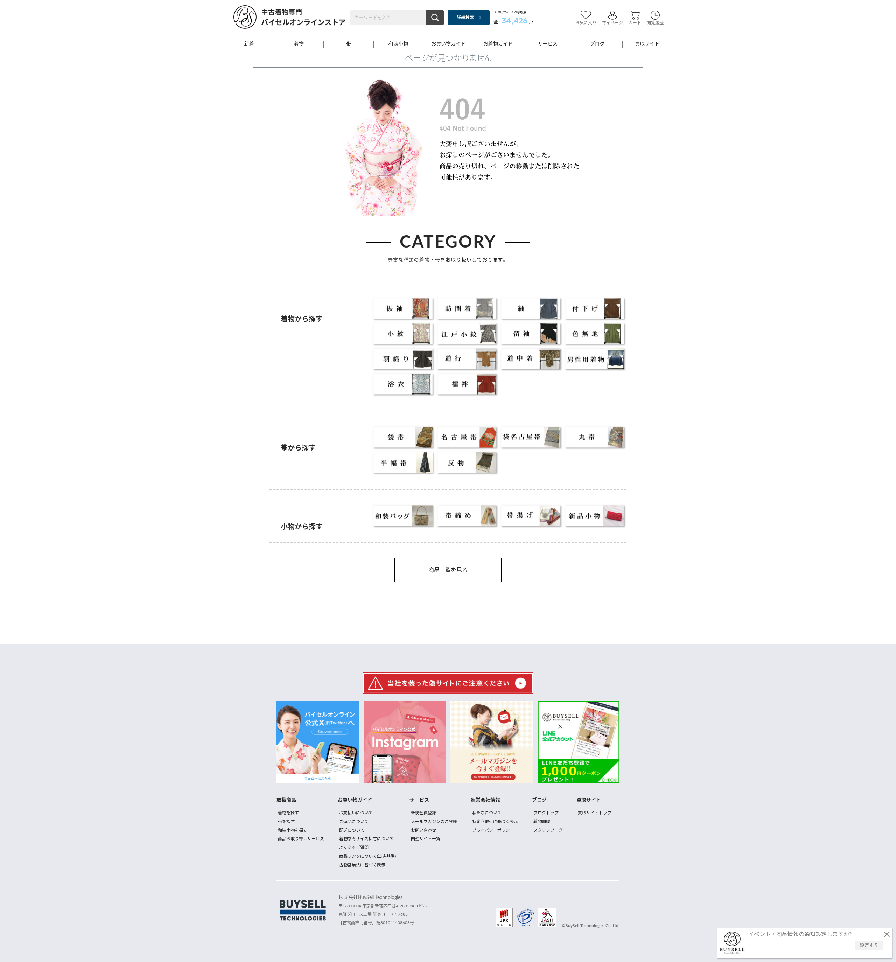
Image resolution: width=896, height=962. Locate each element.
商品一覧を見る (448, 570)
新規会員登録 (423, 813)
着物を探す (288, 813)
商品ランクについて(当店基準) (367, 856)
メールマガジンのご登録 (434, 822)
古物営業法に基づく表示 (362, 865)
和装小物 (398, 44)
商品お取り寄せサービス (301, 839)
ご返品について (354, 822)
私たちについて (487, 813)
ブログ (597, 44)
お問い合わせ (423, 830)
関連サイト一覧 (425, 839)
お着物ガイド (498, 44)
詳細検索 (465, 17)
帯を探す (286, 822)
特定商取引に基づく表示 (495, 822)
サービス (548, 44)
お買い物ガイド (448, 44)
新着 (249, 44)
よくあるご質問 (354, 847)
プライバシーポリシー (493, 830)
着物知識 (541, 822)
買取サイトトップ (594, 813)
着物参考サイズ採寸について (366, 839)
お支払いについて (356, 813)
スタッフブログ (548, 830)
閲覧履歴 (655, 23)
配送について (351, 830)
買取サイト (647, 44)
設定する (869, 945)
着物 (299, 44)
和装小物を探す (292, 830)
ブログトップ (546, 813)
